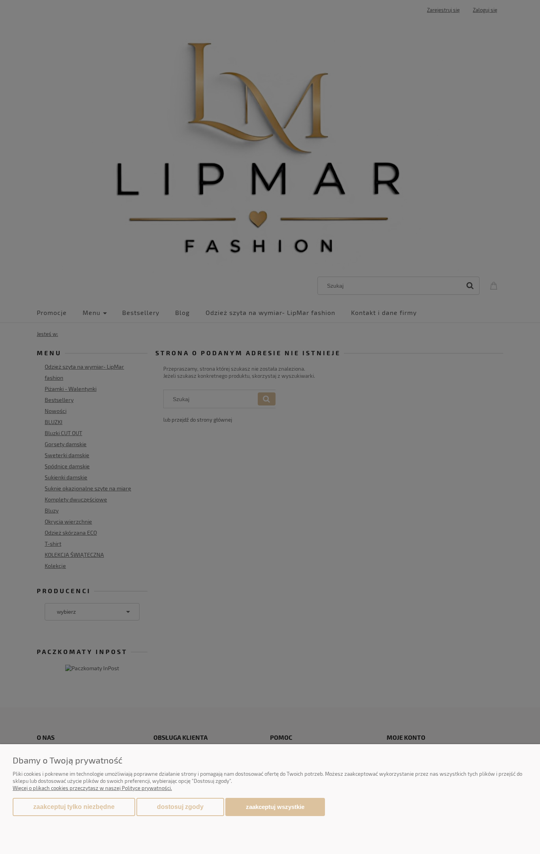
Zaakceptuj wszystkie (275, 806)
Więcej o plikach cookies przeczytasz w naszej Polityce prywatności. (92, 788)
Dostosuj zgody (180, 806)
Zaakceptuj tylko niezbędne (74, 806)
